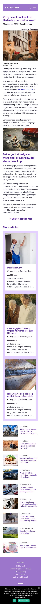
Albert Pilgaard (26, 337)
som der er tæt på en (25, 90)
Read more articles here (20, 218)
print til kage (12, 275)
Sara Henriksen (26, 24)
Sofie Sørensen (26, 400)
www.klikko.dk (22, 577)
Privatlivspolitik (23, 601)
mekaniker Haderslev (29, 29)
